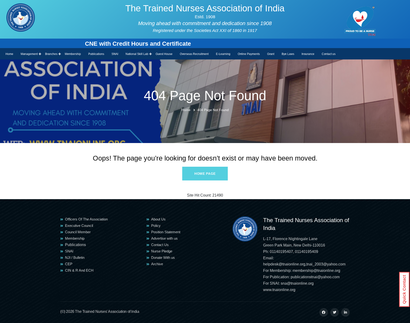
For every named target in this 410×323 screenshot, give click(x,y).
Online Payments (249, 54)
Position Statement (165, 232)
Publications (96, 54)
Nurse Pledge (161, 251)
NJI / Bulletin (74, 258)
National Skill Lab (137, 54)
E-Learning (223, 54)
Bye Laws (288, 54)
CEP (68, 264)
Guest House (164, 54)
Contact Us (160, 245)
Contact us (328, 54)
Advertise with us (164, 238)
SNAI (115, 54)
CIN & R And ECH (79, 270)
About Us (158, 219)
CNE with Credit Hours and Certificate (117, 43)
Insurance (308, 54)
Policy (156, 226)
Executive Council (79, 226)
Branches (51, 54)
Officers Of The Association (86, 219)
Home (9, 54)
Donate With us (163, 258)
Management (29, 54)
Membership (73, 54)
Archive (157, 264)
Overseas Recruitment (194, 54)
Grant (270, 54)
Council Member (78, 232)
